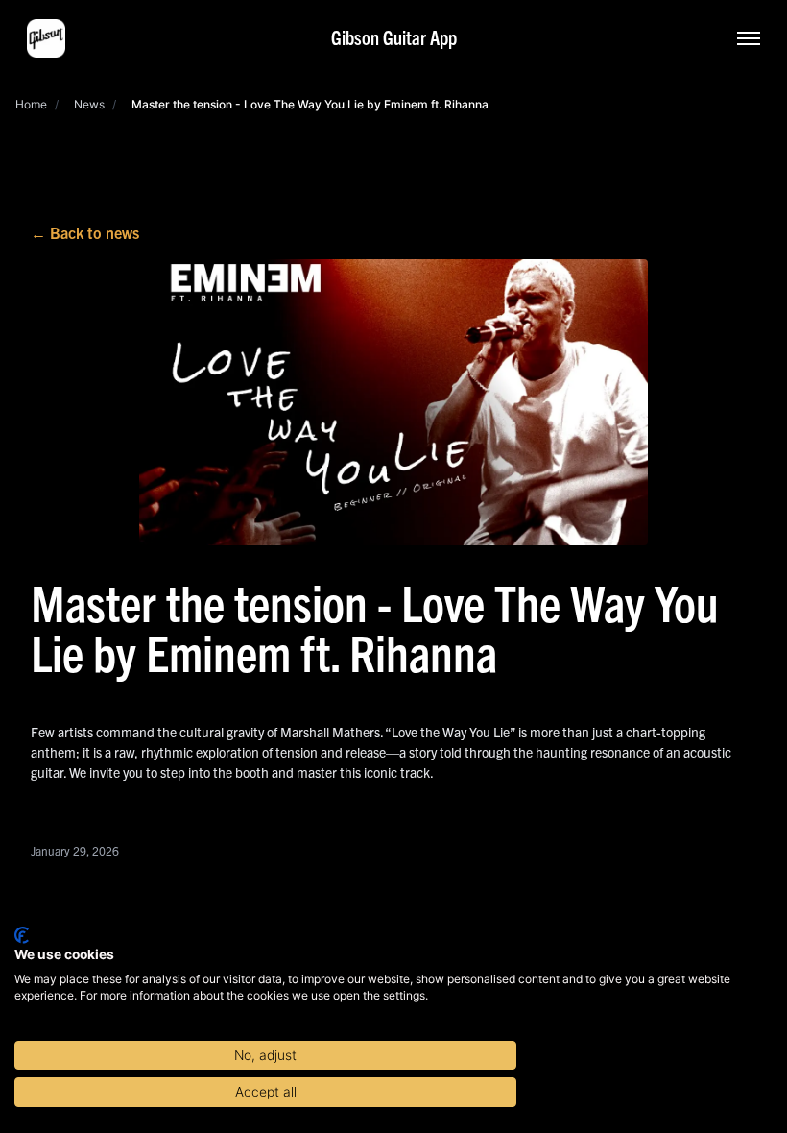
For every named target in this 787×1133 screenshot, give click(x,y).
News (89, 104)
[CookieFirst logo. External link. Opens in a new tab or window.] (21, 935)
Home (31, 104)
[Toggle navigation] (749, 38)
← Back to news (85, 232)
